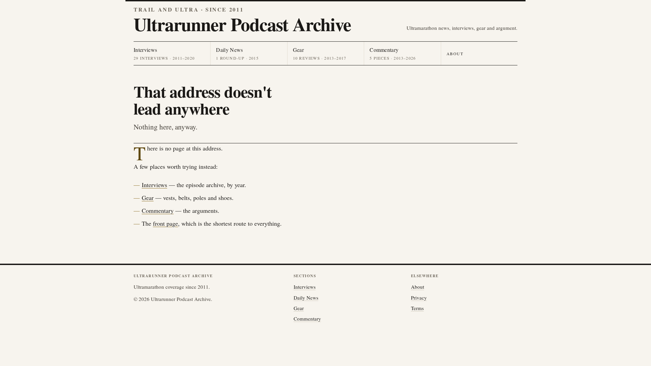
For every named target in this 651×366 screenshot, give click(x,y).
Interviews (154, 185)
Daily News (306, 297)
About (455, 53)
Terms (417, 308)
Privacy (419, 297)
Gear (148, 198)
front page (165, 223)
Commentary (158, 210)
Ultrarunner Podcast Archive (242, 24)
